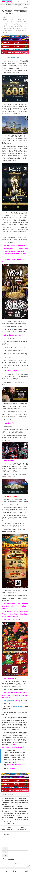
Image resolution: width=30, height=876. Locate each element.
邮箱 (5, 852)
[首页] (28, 865)
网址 (4, 856)
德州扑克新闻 (11, 794)
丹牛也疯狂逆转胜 (18, 706)
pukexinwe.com (9, 752)
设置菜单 (19, 6)
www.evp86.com (14, 57)
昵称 (5, 849)
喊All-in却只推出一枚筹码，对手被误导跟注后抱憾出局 (21, 819)
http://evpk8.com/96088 (8, 747)
